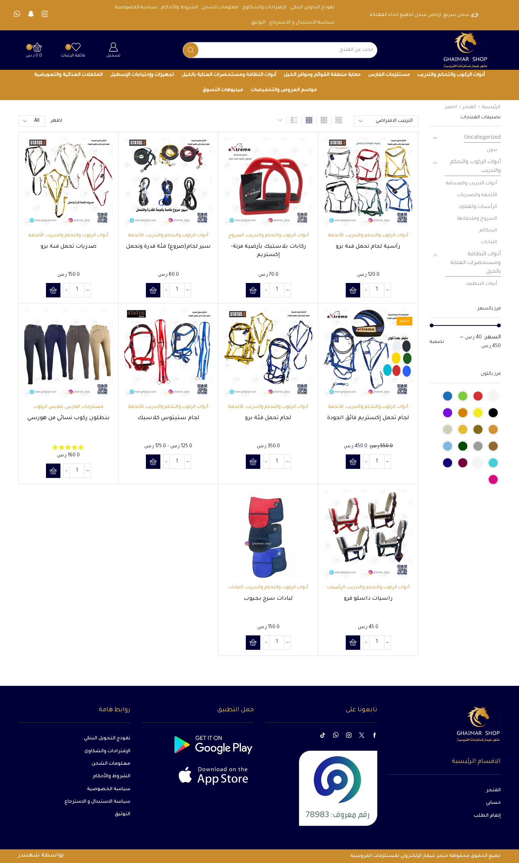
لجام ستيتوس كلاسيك (168, 418)
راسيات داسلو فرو (368, 599)
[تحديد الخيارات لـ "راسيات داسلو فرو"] (353, 642)
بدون (492, 150)
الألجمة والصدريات (477, 195)
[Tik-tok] (322, 735)
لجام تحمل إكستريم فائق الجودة (368, 418)
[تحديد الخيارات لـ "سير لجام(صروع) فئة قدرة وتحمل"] (153, 290)
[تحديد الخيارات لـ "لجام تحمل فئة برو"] (253, 461)
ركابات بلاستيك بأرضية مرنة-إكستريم (268, 251)
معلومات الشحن (220, 7)
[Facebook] (374, 735)
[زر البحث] (190, 50)
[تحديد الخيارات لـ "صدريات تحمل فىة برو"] (53, 290)
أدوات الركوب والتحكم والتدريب (451, 75)
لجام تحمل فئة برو (268, 418)
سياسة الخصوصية (136, 7)
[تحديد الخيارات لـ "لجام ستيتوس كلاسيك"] (153, 461)
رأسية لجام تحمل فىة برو (368, 247)
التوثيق (258, 22)
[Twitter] (361, 735)
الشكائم (488, 230)
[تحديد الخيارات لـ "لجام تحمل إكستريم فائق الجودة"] (353, 461)
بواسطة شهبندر (41, 856)
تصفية (437, 342)
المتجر (469, 107)
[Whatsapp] (336, 735)
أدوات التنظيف (481, 284)
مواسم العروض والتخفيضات (284, 90)
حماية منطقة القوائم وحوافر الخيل (322, 75)
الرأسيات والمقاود (478, 207)
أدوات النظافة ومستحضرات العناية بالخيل (229, 75)
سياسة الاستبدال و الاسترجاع (301, 22)
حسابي (493, 803)
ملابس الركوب (48, 407)
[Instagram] (45, 15)
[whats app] (17, 15)
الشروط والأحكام (179, 7)
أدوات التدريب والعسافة (471, 183)
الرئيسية (491, 107)
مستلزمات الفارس (389, 75)
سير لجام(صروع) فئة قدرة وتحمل (168, 247)
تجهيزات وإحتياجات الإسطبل (142, 75)
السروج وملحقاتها (477, 219)
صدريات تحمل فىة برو (69, 247)
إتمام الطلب (487, 816)
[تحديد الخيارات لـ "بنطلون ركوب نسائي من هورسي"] (53, 471)
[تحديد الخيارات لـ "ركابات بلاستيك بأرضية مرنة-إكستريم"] (253, 290)
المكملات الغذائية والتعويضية (68, 75)
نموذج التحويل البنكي (312, 7)
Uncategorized (482, 138)
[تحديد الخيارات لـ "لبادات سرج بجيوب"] (253, 642)
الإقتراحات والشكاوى (264, 7)
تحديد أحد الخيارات (398, 192)
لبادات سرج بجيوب (268, 599)
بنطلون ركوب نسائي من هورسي (68, 418)
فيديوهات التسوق (223, 90)
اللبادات (236, 587)
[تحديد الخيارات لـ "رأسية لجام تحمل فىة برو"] (353, 290)
